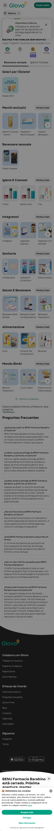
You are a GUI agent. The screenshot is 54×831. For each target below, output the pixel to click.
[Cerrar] (49, 779)
